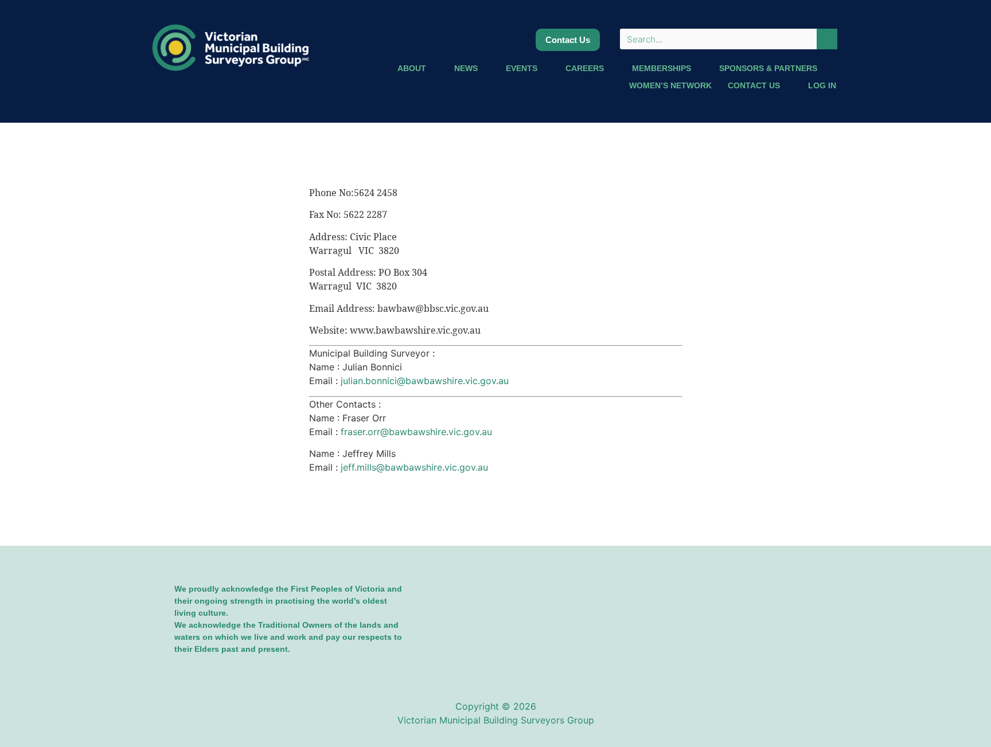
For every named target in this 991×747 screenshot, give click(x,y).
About (411, 68)
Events (521, 68)
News (466, 68)
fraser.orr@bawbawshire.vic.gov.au (416, 431)
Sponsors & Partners (768, 68)
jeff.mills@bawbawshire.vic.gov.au (414, 467)
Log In (822, 85)
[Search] (827, 39)
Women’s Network (670, 85)
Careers (584, 68)
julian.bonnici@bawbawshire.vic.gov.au (425, 380)
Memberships (661, 68)
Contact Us (754, 85)
